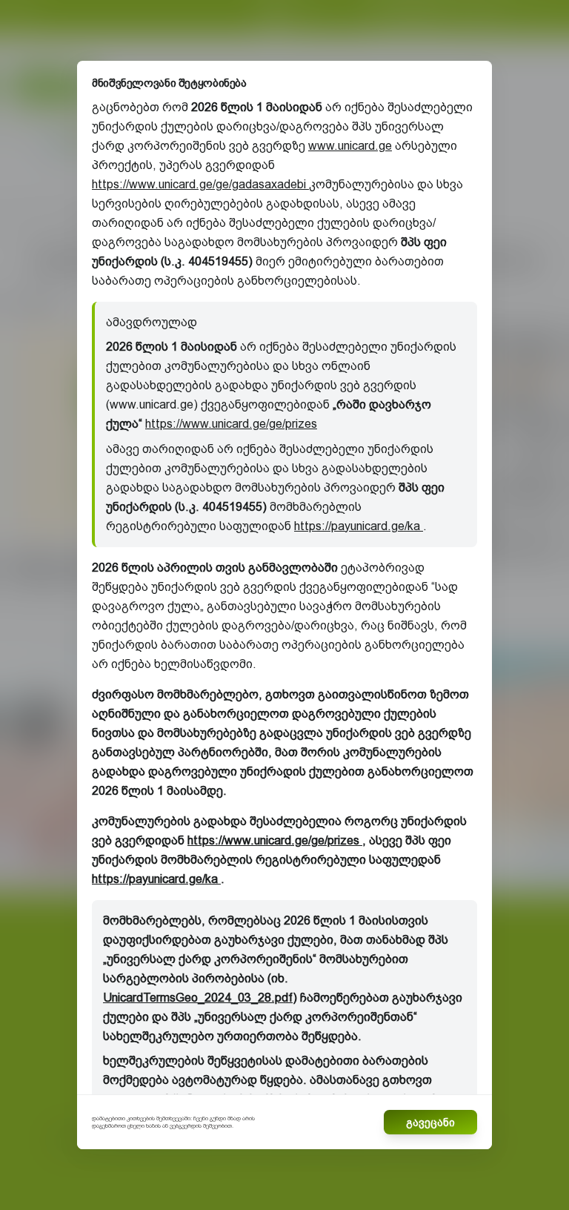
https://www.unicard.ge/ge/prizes (231, 423)
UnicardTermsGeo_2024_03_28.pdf (198, 997)
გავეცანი (430, 1122)
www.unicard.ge (350, 145)
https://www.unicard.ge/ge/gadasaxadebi (200, 184)
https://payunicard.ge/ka (358, 526)
